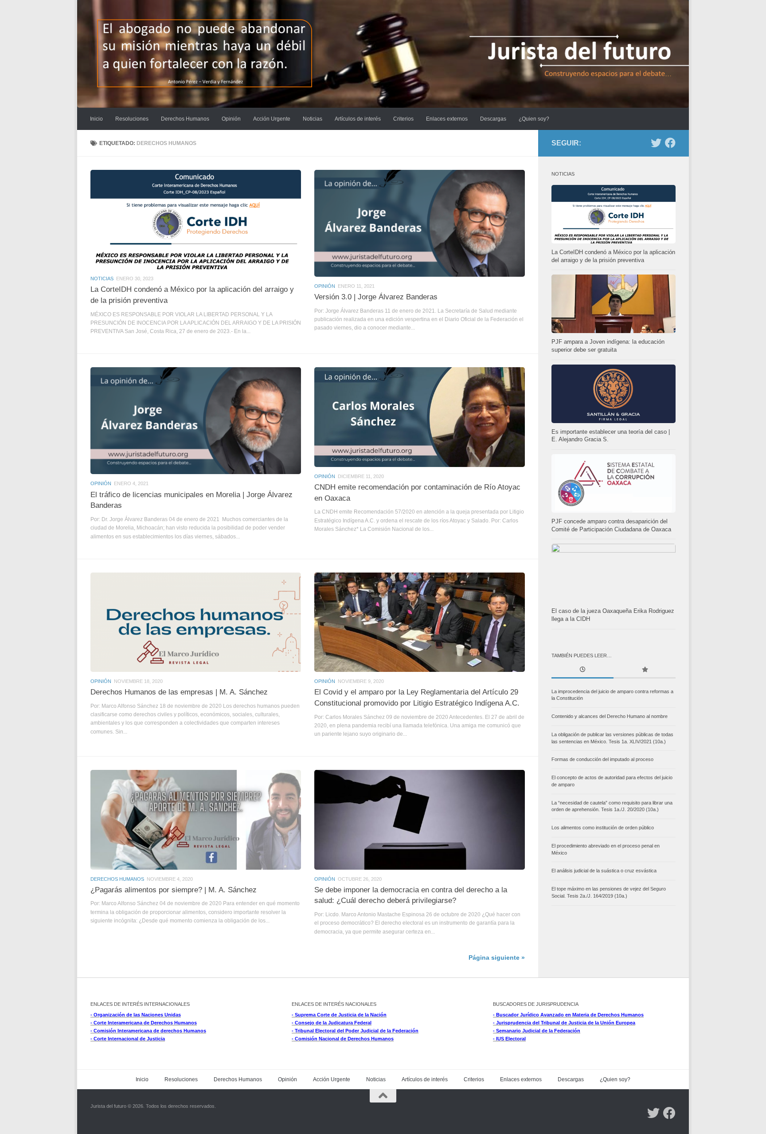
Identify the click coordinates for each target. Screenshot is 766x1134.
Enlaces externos (447, 119)
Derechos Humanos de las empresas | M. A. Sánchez (179, 692)
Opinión (231, 119)
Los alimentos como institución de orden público (602, 827)
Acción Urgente (271, 119)
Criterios (403, 119)
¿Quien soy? (534, 119)
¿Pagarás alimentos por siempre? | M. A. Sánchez (173, 890)
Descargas (493, 119)
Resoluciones (132, 119)
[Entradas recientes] (582, 670)
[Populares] (645, 670)
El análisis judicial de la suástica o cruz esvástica (604, 870)
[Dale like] (670, 142)
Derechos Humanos (185, 119)
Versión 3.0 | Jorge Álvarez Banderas (376, 297)
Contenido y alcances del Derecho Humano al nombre (609, 716)
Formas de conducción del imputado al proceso (602, 759)
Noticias (312, 119)
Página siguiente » (497, 957)
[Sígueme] (656, 142)
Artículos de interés (358, 119)
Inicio (96, 119)
